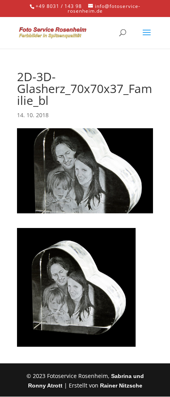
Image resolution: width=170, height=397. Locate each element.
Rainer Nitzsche (121, 385)
